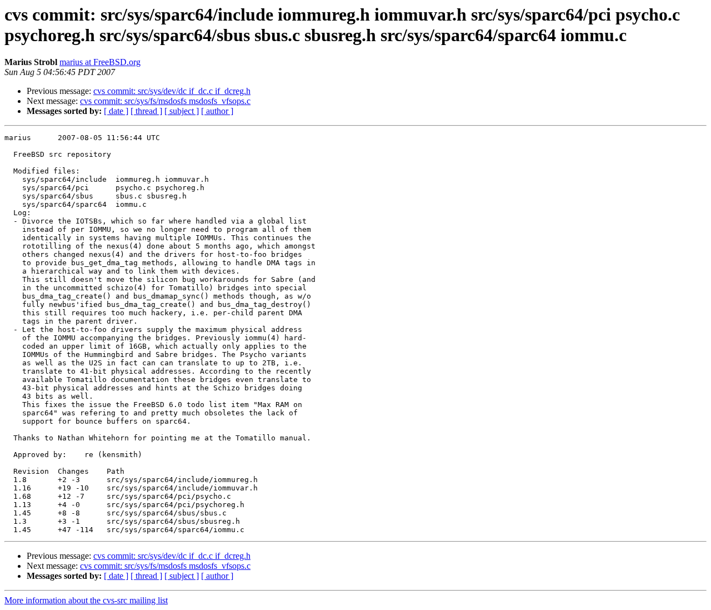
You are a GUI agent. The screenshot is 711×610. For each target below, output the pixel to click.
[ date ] (116, 111)
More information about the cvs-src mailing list (86, 600)
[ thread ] (146, 111)
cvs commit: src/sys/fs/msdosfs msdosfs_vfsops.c (165, 101)
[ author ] (217, 111)
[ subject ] (181, 111)
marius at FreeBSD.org (100, 62)
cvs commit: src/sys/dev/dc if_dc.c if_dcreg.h (172, 91)
